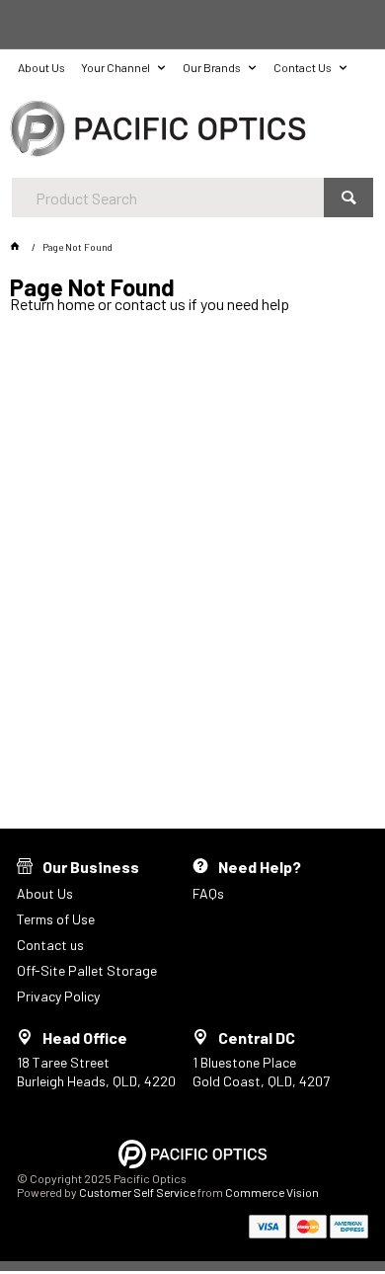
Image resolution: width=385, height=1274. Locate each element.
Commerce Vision (272, 1192)
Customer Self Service (137, 1192)
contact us (150, 303)
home (76, 303)
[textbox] (168, 197)
